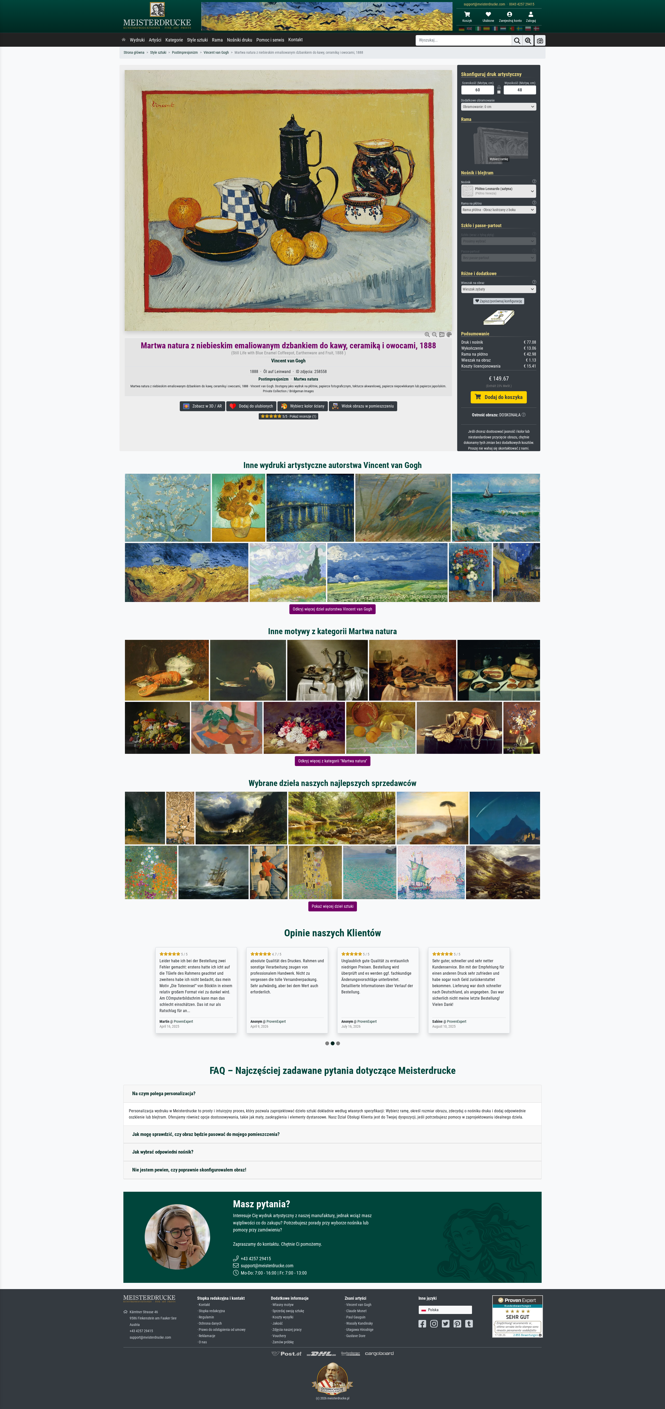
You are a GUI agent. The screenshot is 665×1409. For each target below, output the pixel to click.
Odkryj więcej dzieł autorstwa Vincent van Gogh (332, 609)
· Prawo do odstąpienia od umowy (221, 1329)
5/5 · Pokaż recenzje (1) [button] (299, 416)
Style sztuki (197, 40)
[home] (123, 40)
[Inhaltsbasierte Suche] (528, 40)
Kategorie (174, 40)
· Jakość (277, 1323)
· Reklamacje (206, 1336)
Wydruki (137, 40)
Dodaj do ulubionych (254, 406)
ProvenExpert (180, 1021)
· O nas (202, 1342)
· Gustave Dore (355, 1336)
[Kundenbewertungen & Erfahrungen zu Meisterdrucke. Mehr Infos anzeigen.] (517, 1315)
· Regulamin (205, 1317)
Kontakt (295, 39)
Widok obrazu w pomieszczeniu (366, 406)
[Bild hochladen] (540, 40)
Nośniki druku (239, 40)
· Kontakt (203, 1305)
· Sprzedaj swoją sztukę (287, 1311)
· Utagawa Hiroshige (359, 1329)
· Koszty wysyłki (282, 1317)
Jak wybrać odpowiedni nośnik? (163, 1152)
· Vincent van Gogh (358, 1305)
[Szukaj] (517, 40)
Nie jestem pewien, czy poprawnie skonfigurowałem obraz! (189, 1170)
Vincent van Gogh (216, 52)
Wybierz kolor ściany (305, 406)
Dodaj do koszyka (502, 397)
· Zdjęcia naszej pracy (286, 1329)
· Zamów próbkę (282, 1342)
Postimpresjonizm (185, 52)
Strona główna (134, 52)
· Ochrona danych (209, 1323)
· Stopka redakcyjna (211, 1311)
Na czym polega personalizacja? (164, 1093)
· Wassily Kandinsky (359, 1323)
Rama (217, 40)
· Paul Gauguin (355, 1317)
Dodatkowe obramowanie (478, 100)
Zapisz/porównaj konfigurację (500, 301)
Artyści (155, 40)
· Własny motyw (282, 1305)
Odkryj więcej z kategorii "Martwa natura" (332, 760)
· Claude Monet (356, 1311)
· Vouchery (278, 1336)
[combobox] (498, 107)
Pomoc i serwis (270, 40)
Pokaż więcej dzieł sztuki (333, 906)
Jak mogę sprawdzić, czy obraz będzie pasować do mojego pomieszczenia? (206, 1134)
